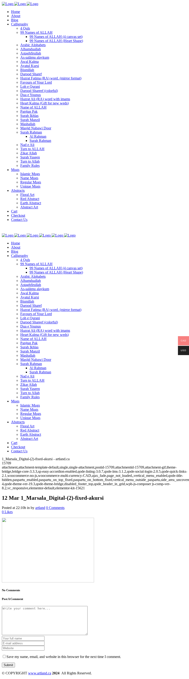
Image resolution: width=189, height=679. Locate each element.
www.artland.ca (39, 673)
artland (40, 508)
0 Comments (55, 508)
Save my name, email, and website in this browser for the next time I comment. (63, 657)
